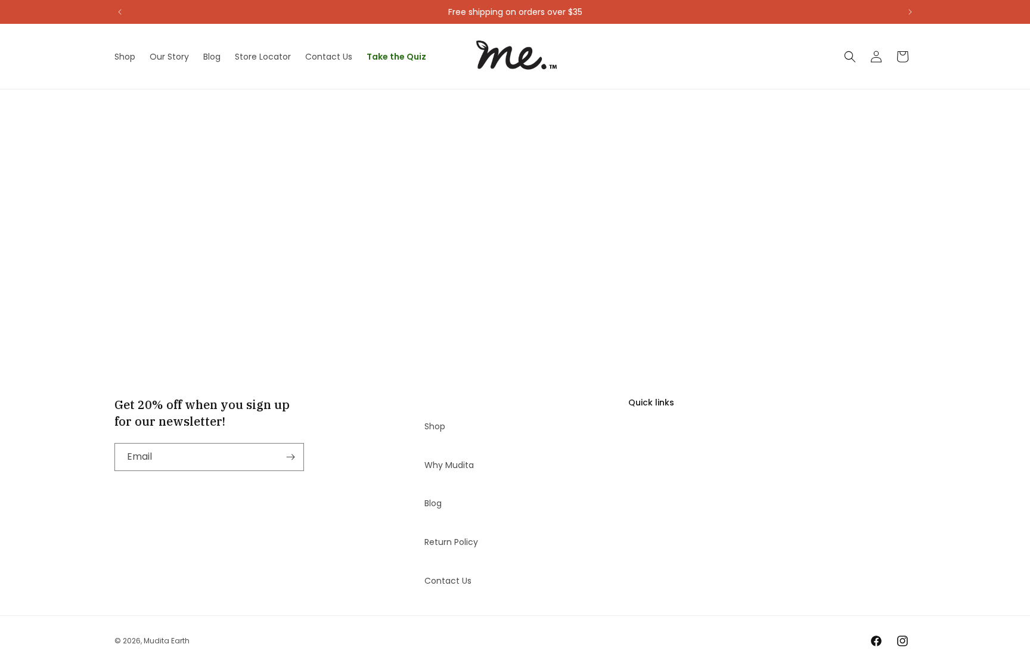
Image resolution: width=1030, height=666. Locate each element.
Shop (434, 426)
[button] (850, 57)
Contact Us (447, 581)
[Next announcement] (910, 12)
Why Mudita (449, 465)
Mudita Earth (167, 641)
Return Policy (451, 542)
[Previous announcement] (120, 12)
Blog (433, 503)
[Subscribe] (290, 457)
